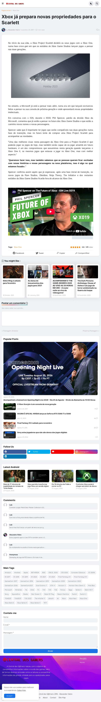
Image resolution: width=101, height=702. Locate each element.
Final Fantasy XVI (80, 577)
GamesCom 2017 (11, 581)
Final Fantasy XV (64, 577)
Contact (53, 697)
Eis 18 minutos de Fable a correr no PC (61, 485)
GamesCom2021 (27, 585)
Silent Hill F (89, 590)
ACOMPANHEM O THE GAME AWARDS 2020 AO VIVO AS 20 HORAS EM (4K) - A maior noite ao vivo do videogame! (63, 287)
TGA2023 (17, 598)
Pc (38, 590)
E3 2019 (25, 577)
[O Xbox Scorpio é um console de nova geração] (9, 406)
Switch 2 (83, 594)
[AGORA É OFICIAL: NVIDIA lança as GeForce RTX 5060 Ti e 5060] (9, 416)
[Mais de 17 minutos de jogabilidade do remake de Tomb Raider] (14, 476)
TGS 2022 (27, 598)
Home (82, 662)
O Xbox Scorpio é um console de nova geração (36, 404)
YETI (45, 603)
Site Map (62, 697)
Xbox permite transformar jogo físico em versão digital (38, 485)
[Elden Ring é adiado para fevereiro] (13, 271)
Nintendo (18, 590)
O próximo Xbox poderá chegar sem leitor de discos (86, 485)
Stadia (25, 594)
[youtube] (62, 452)
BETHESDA (35, 572)
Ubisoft (51, 598)
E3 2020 (34, 577)
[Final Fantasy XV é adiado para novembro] (9, 425)
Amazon (8, 572)
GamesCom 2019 (42, 581)
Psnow (62, 590)
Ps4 (44, 590)
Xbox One (16, 10)
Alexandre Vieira (65, 694)
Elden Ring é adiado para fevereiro (12, 282)
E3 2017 (7, 577)
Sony (6, 594)
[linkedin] (15, 456)
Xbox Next (72, 598)
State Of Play (49, 594)
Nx (26, 590)
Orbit (32, 590)
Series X (78, 590)
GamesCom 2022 (74, 581)
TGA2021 (8, 598)
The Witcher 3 (40, 598)
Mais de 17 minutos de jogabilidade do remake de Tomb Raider (13, 486)
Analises (17, 572)
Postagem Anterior (10, 331)
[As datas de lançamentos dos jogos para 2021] (38, 271)
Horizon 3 (62, 585)
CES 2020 (64, 572)
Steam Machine (63, 594)
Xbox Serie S (9, 603)
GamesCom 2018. (26, 581)
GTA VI (52, 585)
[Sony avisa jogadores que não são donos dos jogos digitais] (9, 434)
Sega (70, 590)
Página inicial (6, 10)
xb (58, 598)
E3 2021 (43, 577)
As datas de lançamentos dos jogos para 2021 (35, 283)
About (45, 697)
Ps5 (50, 590)
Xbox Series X (35, 603)
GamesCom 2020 (58, 581)
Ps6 (55, 590)
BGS (43, 572)
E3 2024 (52, 577)
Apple (26, 572)
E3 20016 (91, 572)
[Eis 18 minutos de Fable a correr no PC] (62, 476)
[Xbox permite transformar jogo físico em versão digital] (38, 476)
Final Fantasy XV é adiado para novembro (34, 423)
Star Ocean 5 (36, 594)
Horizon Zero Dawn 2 (77, 585)
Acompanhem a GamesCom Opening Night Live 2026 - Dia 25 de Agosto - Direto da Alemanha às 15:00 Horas (49, 400)
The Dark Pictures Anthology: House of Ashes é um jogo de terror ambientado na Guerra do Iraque (87, 286)
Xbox (64, 598)
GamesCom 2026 (11, 585)
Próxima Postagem (90, 331)
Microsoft (8, 590)
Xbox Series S (22, 603)
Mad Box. (91, 585)
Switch (74, 594)
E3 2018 (16, 577)
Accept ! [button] (10, 696)
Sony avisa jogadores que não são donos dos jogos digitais (42, 432)
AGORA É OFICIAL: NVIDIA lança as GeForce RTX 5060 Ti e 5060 (44, 414)
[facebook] (15, 452)
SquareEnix (16, 594)
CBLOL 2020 (53, 572)
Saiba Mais (21, 690)
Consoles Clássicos (78, 572)
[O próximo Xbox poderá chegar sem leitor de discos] (87, 476)
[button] (3, 3)
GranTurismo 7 (41, 585)
